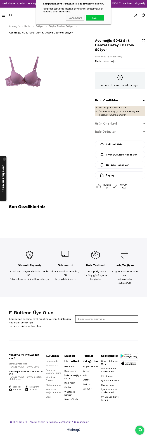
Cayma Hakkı (108, 385)
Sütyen (86, 371)
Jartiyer (87, 384)
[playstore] (129, 356)
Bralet (86, 380)
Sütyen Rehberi (91, 366)
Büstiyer (87, 389)
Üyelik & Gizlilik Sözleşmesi (109, 391)
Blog (48, 397)
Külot (85, 375)
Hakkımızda (52, 361)
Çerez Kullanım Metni (109, 362)
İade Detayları (106, 131)
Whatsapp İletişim (69, 393)
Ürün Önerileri (106, 123)
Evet (94, 17)
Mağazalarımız (53, 385)
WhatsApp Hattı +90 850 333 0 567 (25, 372)
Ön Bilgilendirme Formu (110, 398)
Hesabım (69, 366)
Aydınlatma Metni (110, 380)
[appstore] (129, 363)
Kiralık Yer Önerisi (51, 379)
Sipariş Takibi (71, 399)
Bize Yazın (69, 383)
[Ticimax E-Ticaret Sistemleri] (73, 430)
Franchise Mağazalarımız (53, 391)
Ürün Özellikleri (107, 100)
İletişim (68, 387)
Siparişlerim (70, 371)
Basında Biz (52, 365)
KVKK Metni (107, 376)
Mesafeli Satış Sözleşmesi (108, 370)
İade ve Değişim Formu (72, 377)
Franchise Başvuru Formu (53, 371)
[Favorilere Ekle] (143, 40)
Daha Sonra (75, 17)
